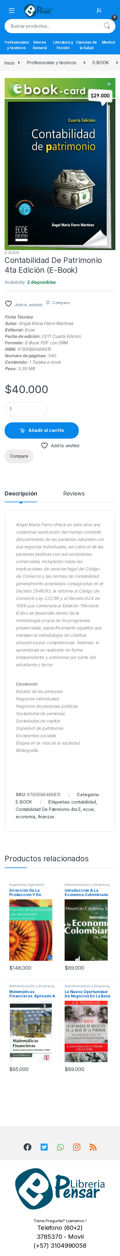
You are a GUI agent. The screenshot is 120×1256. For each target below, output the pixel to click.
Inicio (10, 62)
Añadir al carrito (46, 430)
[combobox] (51, 26)
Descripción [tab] (21, 494)
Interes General (40, 45)
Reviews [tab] (73, 494)
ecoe (88, 809)
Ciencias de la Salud (86, 45)
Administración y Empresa (87, 884)
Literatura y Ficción (63, 45)
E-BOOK (101, 62)
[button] (109, 84)
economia (25, 816)
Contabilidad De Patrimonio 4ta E (48, 809)
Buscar (106, 26)
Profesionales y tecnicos (16, 45)
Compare (61, 302)
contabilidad (83, 801)
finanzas (46, 816)
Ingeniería (17, 884)
